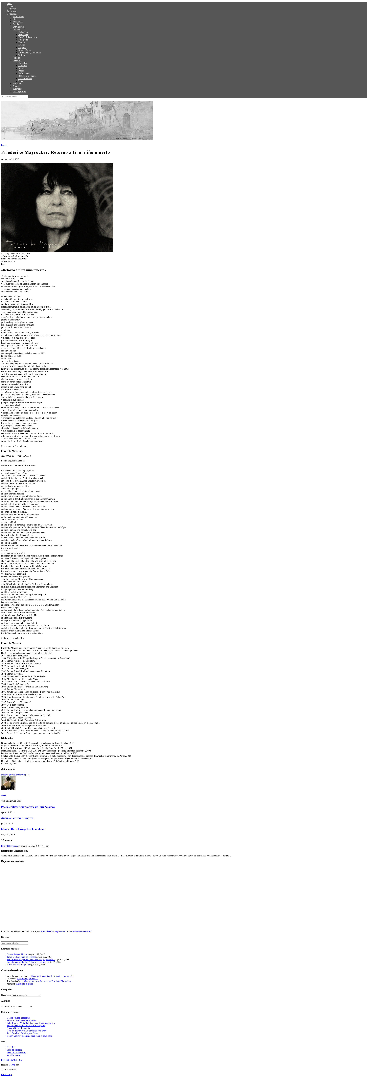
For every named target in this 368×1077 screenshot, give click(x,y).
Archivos (5, 1006)
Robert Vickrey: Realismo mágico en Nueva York (29, 1036)
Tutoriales (17, 89)
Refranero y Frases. (27, 76)
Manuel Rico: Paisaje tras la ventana (22, 828)
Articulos (22, 63)
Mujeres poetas (8, 774)
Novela (21, 68)
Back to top (6, 1074)
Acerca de (11, 6)
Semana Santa (24, 50)
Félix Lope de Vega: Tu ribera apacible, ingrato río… (31, 959)
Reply (4, 846)
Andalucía (23, 34)
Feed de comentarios (16, 1052)
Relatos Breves (25, 78)
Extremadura (18, 27)
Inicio (9, 3)
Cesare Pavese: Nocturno (18, 954)
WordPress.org (13, 1055)
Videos (21, 55)
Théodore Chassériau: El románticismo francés (52, 976)
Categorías (12, 14)
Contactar (11, 8)
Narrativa (22, 65)
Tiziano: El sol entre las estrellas (21, 957)
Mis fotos (17, 83)
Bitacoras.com (13, 846)
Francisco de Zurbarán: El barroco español (26, 962)
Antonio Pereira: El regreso (17, 817)
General (16, 29)
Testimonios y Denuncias (29, 52)
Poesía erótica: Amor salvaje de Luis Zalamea (28, 806)
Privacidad (12, 11)
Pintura (16, 86)
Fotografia (23, 39)
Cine (15, 19)
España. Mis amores (27, 37)
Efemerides (18, 21)
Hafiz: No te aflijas (24, 984)
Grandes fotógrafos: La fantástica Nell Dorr (26, 1030)
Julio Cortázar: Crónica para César (22, 1033)
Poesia (21, 70)
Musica (21, 45)
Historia (16, 58)
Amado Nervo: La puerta (18, 964)
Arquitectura (18, 16)
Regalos (22, 47)
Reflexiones (23, 73)
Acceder (11, 1047)
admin (3, 795)
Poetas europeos (22, 774)
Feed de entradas (14, 1050)
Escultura (17, 24)
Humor (21, 42)
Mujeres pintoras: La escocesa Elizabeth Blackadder (47, 981)
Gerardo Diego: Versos (27, 978)
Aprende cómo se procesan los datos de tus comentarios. (66, 931)
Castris (12, 1065)
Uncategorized (19, 91)
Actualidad (23, 32)
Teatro (21, 81)
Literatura (17, 60)
